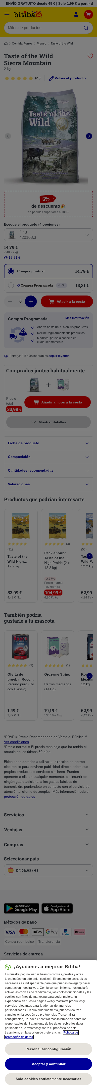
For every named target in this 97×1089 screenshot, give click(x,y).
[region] (48, 1024)
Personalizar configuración (48, 1049)
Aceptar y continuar (48, 1064)
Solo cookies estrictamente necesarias (48, 1079)
